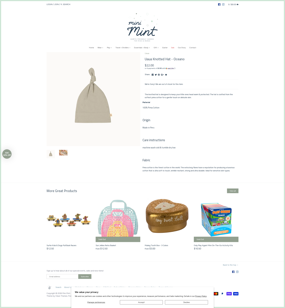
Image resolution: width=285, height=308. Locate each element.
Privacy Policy (201, 296)
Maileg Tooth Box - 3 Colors (156, 245)
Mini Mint (66, 293)
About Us (68, 287)
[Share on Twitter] (156, 74)
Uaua (147, 53)
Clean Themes (61, 296)
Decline (186, 302)
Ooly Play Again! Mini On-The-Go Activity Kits (213, 245)
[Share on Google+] (162, 74)
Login (50, 4)
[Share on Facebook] (153, 74)
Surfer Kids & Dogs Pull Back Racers (61, 245)
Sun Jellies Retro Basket (106, 245)
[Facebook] (219, 4)
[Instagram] (223, 4)
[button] (191, 68)
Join (56, 4)
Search (58, 287)
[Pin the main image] (159, 74)
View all (233, 191)
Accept (141, 302)
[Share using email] (166, 74)
